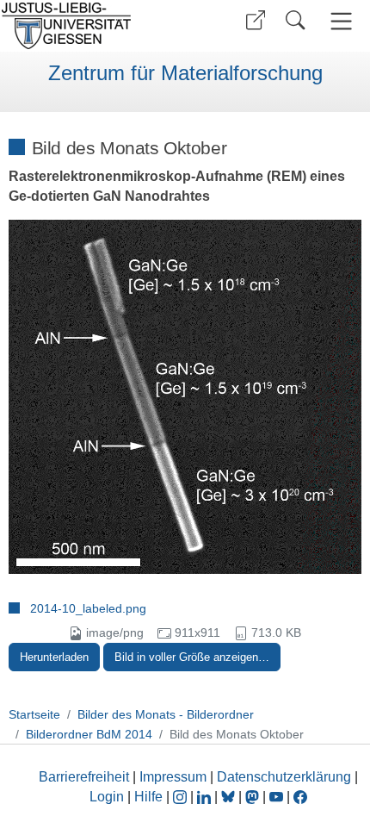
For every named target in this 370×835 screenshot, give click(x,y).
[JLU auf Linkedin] (205, 796)
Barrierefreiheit (84, 777)
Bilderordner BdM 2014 (89, 734)
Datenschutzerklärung (284, 777)
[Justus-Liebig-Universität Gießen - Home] (90, 26)
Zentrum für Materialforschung (185, 73)
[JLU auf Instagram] (181, 796)
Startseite (34, 714)
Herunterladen (54, 657)
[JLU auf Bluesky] (229, 796)
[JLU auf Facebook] (300, 796)
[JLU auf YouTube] (276, 796)
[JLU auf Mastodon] (253, 796)
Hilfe (148, 796)
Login (108, 796)
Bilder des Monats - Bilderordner (165, 714)
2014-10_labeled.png (88, 608)
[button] (255, 20)
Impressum (173, 777)
